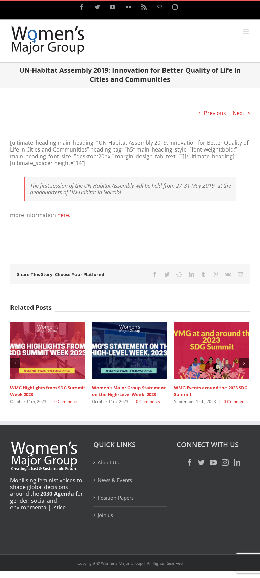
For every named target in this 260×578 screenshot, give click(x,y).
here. (63, 215)
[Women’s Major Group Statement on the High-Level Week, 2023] (116, 350)
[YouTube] (213, 463)
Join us (105, 515)
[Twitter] (201, 463)
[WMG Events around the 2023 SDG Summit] (198, 350)
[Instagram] (225, 463)
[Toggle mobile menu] (246, 31)
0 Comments (53, 401)
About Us (108, 463)
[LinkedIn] (237, 463)
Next (238, 113)
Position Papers (116, 497)
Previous (215, 113)
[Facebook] (189, 463)
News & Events (115, 480)
